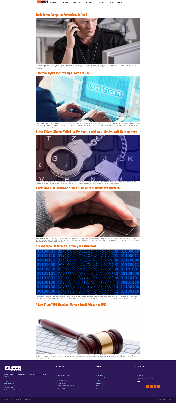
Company (65, 2)
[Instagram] (155, 386)
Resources (77, 2)
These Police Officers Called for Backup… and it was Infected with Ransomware (86, 131)
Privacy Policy (162, 399)
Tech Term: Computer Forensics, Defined (61, 14)
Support (101, 2)
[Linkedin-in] (158, 386)
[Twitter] (151, 386)
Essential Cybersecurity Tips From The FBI (62, 73)
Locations (89, 2)
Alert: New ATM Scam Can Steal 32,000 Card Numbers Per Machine (78, 187)
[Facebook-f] (147, 386)
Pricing (119, 2)
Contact (111, 2)
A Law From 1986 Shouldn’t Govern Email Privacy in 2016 (71, 304)
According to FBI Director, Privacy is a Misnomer (66, 246)
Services (53, 2)
